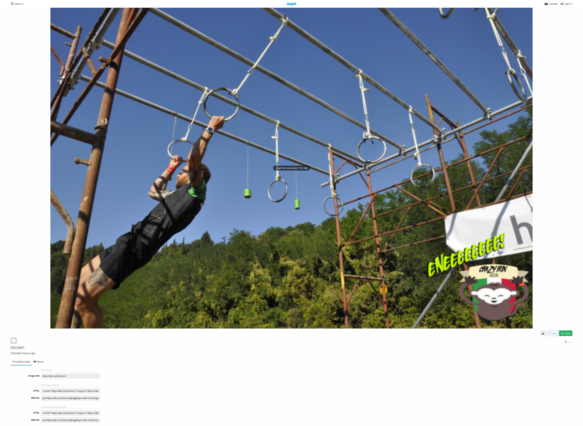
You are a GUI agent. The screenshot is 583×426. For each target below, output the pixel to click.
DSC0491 (18, 347)
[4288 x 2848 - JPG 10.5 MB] (543, 333)
